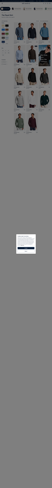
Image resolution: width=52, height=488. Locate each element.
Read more (22, 245)
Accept (26, 248)
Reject (26, 251)
